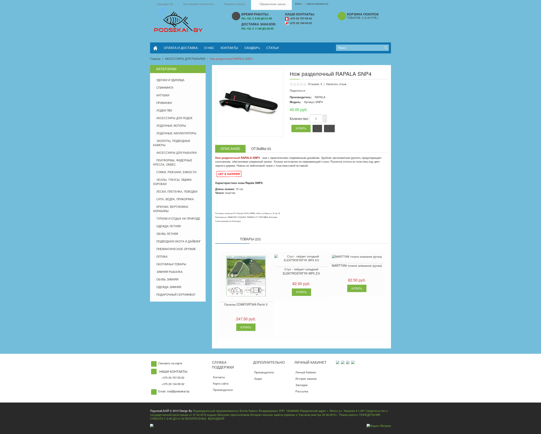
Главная (155, 59)
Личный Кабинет (305, 372)
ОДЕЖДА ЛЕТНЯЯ (168, 226)
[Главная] (155, 47)
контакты (229, 47)
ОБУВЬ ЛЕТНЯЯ (167, 234)
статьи (272, 47)
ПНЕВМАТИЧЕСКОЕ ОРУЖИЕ (176, 249)
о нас (209, 47)
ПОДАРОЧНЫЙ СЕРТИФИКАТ (175, 295)
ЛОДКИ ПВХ (164, 110)
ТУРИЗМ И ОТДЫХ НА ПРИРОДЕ (178, 218)
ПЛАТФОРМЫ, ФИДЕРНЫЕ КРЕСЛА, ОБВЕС (172, 162)
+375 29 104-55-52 (300, 23)
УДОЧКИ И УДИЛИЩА (170, 80)
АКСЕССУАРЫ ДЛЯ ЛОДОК (174, 118)
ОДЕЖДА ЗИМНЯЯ (168, 287)
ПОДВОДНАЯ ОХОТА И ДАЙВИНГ (178, 241)
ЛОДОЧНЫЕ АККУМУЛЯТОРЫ (176, 133)
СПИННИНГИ (164, 88)
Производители (223, 390)
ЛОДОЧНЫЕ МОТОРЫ (171, 126)
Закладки (301, 385)
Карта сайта (220, 383)
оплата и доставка (181, 47)
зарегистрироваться (317, 3)
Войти (298, 3)
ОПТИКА (162, 256)
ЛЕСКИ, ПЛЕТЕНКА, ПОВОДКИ (176, 191)
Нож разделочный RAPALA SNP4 (231, 59)
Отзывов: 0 (315, 84)
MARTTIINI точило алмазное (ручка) (357, 265)
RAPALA (320, 97)
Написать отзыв (336, 84)
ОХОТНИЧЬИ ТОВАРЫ (171, 264)
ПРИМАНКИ (164, 103)
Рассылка (301, 391)
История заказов (306, 379)
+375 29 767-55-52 (300, 18)
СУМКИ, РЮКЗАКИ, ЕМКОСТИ (176, 172)
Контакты (219, 377)
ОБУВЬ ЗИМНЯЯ (167, 279)
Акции (258, 379)
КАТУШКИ (162, 95)
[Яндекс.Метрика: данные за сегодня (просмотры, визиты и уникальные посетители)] (379, 426)
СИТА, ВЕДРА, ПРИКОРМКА (175, 199)
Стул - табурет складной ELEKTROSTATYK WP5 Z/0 (301, 271)
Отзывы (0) (261, 148)
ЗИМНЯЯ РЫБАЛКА (169, 272)
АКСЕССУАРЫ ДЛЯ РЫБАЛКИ (185, 59)
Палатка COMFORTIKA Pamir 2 (246, 304)
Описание (230, 148)
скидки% (252, 47)
